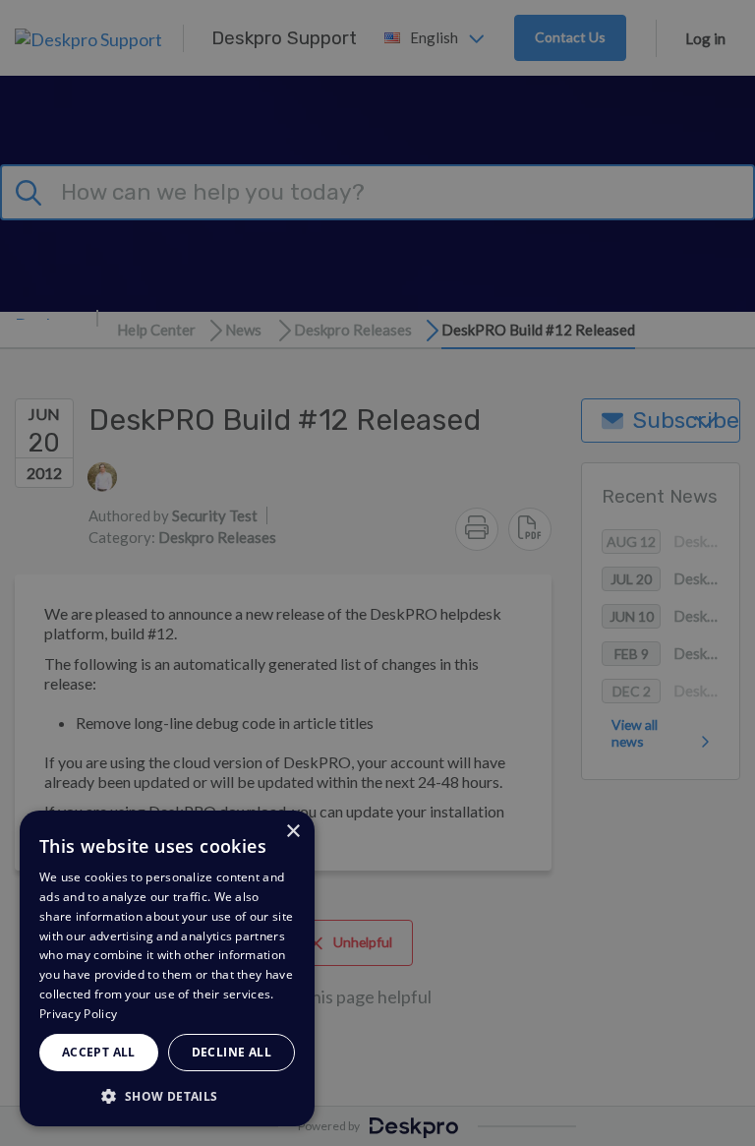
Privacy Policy (78, 1013)
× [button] (292, 831)
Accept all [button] (99, 1052)
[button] (167, 1095)
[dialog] (167, 968)
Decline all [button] (231, 1052)
